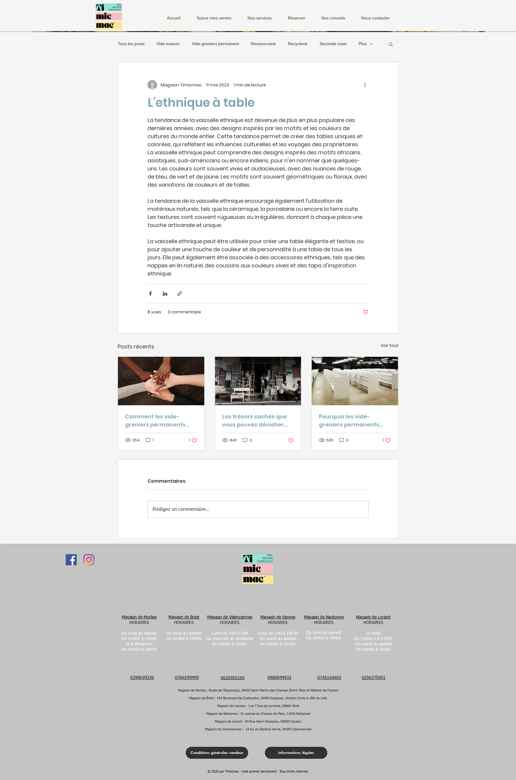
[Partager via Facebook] (150, 293)
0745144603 (329, 677)
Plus (363, 43)
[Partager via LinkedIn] (165, 293)
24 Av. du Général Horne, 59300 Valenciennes (278, 729)
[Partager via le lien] (179, 293)
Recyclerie (298, 43)
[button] (264, 15)
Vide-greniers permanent (215, 43)
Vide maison (168, 43)
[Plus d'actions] (364, 85)
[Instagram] (88, 559)
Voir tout (389, 345)
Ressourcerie (263, 43)
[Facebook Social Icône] (71, 559)
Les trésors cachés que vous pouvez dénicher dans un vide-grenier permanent (254, 421)
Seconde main (333, 43)
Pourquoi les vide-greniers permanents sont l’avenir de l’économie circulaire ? (350, 421)
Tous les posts (131, 43)
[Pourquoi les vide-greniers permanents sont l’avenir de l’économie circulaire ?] (355, 381)
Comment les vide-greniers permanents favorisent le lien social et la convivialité (157, 421)
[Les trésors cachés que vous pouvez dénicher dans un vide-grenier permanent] (258, 381)
